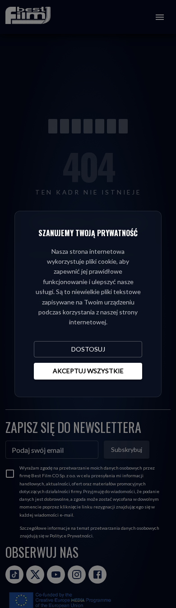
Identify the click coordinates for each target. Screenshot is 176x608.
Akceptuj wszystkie (88, 371)
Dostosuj (88, 349)
